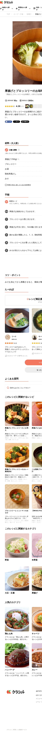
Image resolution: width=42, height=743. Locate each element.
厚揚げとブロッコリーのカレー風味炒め (16, 470)
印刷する (26, 121)
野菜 (7, 560)
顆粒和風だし (10, 174)
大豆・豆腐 (10, 593)
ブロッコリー (10, 164)
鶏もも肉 (9, 633)
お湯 (7, 169)
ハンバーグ (10, 670)
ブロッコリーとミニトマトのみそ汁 (16, 512)
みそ (7, 178)
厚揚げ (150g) (11, 159)
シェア (9, 121)
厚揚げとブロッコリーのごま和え (16, 429)
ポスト (17, 121)
